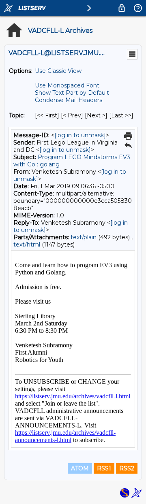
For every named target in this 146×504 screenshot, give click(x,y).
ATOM (80, 468)
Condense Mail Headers (68, 100)
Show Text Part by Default (72, 92)
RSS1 (104, 468)
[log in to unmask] (80, 135)
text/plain (84, 237)
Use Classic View (58, 70)
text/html (26, 244)
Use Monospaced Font (67, 85)
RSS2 (126, 468)
